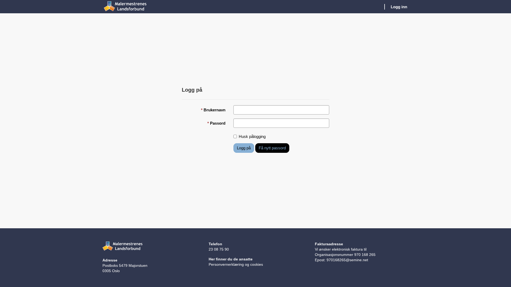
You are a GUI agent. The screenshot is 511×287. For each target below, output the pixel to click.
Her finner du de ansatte (231, 259)
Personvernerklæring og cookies (236, 264)
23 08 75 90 (219, 249)
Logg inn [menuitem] (399, 7)
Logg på (244, 148)
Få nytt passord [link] (272, 148)
